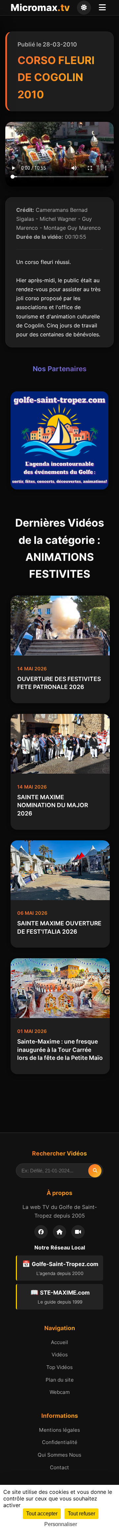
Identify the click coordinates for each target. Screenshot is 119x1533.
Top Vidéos (59, 1367)
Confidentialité (59, 1442)
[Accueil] (59, 1231)
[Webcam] (78, 1231)
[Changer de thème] (84, 8)
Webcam (60, 1392)
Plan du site (60, 1380)
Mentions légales (59, 1430)
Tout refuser (81, 1513)
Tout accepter (42, 1513)
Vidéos (60, 1354)
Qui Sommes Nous (59, 1455)
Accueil (59, 1342)
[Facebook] (41, 1231)
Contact (59, 1467)
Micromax (40, 7)
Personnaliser (60, 1524)
